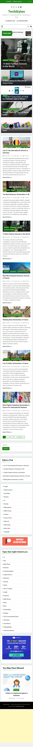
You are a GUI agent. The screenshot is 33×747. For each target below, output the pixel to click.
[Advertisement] (16, 726)
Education (12, 60)
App (4, 560)
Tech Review (6, 623)
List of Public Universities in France (15, 363)
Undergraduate (14, 109)
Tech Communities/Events (10, 616)
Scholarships (7, 609)
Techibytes (16, 11)
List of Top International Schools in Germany (16, 465)
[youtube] (21, 7)
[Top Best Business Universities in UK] (26, 34)
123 (19, 437)
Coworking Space (8, 571)
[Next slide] (31, 1)
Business (5, 60)
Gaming (6, 504)
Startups (5, 613)
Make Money (7, 507)
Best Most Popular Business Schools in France (16, 1)
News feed (7, 528)
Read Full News (7, 177)
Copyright (6, 532)
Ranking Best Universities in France (15, 320)
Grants (5, 585)
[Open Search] (28, 26)
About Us (6, 521)
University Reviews (22, 146)
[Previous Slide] (28, 1)
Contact (6, 514)
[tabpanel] (16, 685)
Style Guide (7, 525)
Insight (5, 78)
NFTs (4, 606)
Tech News (7, 493)
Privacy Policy (8, 518)
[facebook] (12, 7)
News (5, 602)
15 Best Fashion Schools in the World (16, 234)
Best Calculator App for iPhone (14, 99)
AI (4, 500)
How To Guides (7, 588)
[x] (16, 7)
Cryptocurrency (8, 490)
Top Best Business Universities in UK (16, 194)
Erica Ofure (7, 156)
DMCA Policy (7, 511)
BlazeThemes (20, 706)
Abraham (12, 698)
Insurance (6, 595)
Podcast (6, 497)
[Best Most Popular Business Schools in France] (16, 54)
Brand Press (6, 564)
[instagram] (14, 7)
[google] (18, 7)
